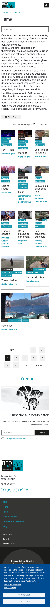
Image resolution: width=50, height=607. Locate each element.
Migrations (23, 184)
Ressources (7, 534)
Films (15, 12)
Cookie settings (10, 588)
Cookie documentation (12, 585)
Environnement (8, 272)
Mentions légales (9, 543)
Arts (44, 220)
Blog (5, 526)
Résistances (6, 145)
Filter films (12, 117)
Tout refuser (24, 595)
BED (5, 502)
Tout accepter (24, 602)
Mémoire (5, 181)
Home (5, 12)
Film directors (10, 516)
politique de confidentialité (26, 438)
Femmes (5, 142)
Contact (6, 539)
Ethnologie (6, 139)
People (6, 511)
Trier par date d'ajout (22, 124)
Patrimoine (23, 148)
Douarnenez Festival (13, 521)
